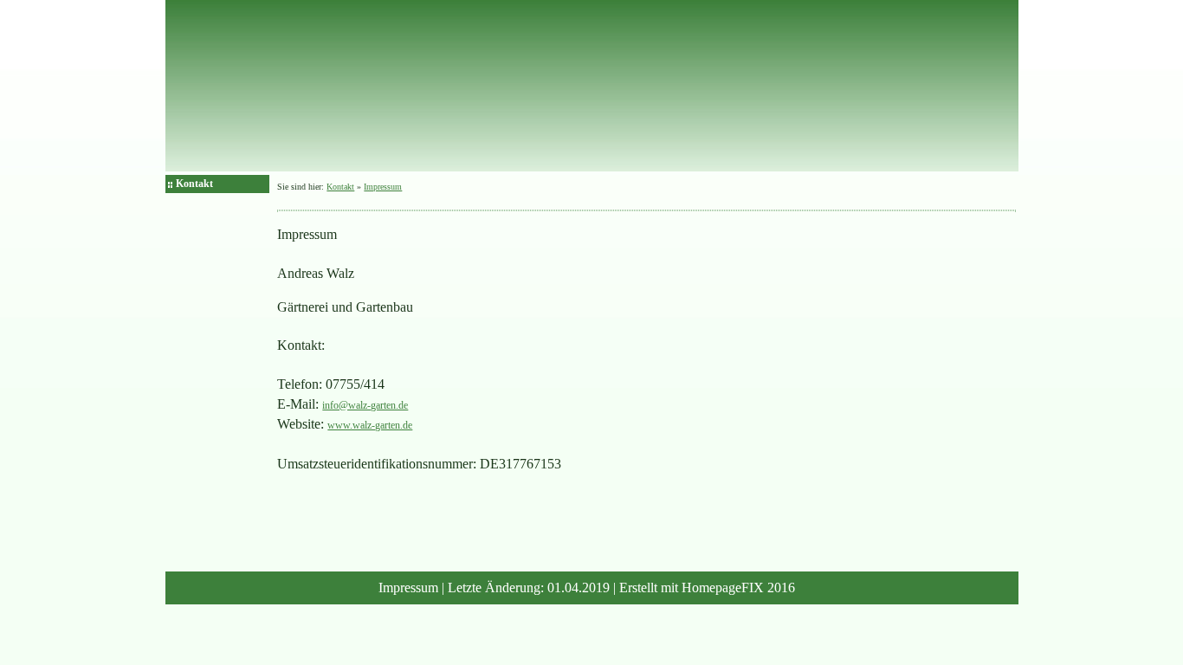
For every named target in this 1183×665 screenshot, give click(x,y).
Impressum (383, 186)
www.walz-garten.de (369, 425)
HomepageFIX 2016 (738, 587)
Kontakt (194, 184)
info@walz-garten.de (365, 405)
